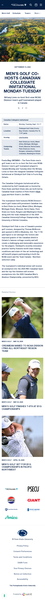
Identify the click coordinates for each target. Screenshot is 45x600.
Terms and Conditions (22, 557)
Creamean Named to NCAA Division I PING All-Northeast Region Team (22, 348)
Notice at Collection (22, 574)
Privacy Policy (22, 546)
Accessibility (22, 579)
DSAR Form (22, 563)
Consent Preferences (22, 551)
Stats (36, 13)
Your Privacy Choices (22, 568)
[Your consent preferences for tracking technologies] (4, 595)
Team (27, 13)
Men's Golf (7, 341)
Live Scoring (23, 137)
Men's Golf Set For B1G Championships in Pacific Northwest (17, 467)
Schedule (16, 13)
